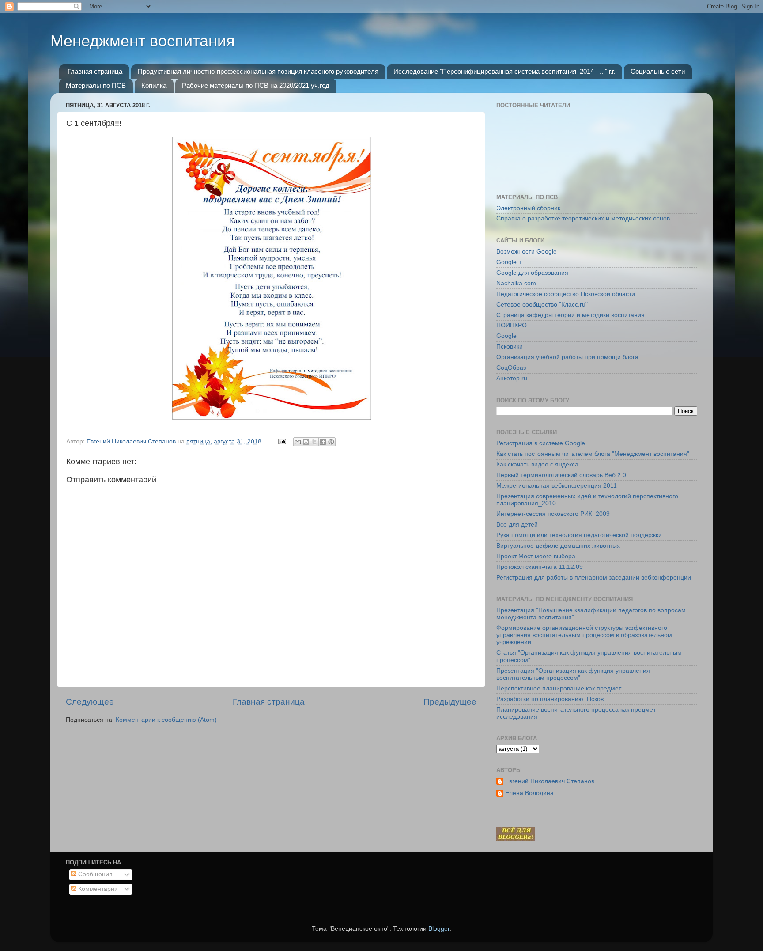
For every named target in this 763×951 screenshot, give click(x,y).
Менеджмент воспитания (142, 41)
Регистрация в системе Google (540, 443)
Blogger (438, 928)
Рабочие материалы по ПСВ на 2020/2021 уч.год (255, 85)
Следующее (90, 701)
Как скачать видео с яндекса (537, 464)
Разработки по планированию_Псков (550, 699)
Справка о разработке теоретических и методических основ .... (587, 218)
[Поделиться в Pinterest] (331, 441)
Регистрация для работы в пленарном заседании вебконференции (593, 577)
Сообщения (94, 874)
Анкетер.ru (511, 378)
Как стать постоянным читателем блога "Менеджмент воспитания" (592, 454)
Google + (509, 262)
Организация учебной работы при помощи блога (567, 357)
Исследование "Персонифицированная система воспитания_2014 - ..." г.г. (504, 71)
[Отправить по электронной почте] (297, 441)
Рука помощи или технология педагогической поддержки (579, 535)
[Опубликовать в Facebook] (322, 441)
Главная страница (95, 71)
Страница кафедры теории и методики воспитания (570, 315)
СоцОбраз (511, 367)
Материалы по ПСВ (96, 85)
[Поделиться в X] (314, 441)
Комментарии (97, 889)
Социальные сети (658, 71)
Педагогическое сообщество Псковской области (565, 294)
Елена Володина (529, 793)
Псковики (509, 346)
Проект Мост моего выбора (535, 556)
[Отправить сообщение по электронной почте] (281, 441)
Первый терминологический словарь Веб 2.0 (561, 475)
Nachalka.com (516, 283)
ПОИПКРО (511, 325)
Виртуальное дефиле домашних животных (558, 545)
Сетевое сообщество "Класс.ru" (542, 304)
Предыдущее (449, 701)
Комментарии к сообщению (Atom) (166, 719)
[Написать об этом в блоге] (306, 441)
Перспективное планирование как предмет (558, 688)
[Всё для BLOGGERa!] (515, 838)
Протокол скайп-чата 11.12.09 (539, 567)
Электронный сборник (528, 208)
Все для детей (517, 524)
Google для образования (532, 272)
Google (506, 336)
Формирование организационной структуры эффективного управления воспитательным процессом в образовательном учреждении (584, 635)
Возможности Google (526, 251)
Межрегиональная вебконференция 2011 (556, 485)
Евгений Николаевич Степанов (549, 781)
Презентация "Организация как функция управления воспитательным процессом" (573, 674)
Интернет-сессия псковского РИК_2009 (553, 514)
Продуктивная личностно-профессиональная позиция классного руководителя (258, 71)
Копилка (153, 85)
